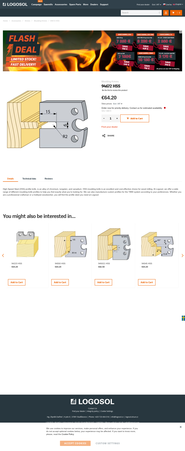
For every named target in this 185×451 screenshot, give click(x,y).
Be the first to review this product (114, 90)
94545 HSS (147, 263)
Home (5, 21)
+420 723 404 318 (102, 417)
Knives (27, 21)
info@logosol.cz (117, 417)
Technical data (29, 178)
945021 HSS (104, 263)
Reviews (49, 178)
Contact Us (92, 408)
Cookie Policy (68, 434)
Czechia (168, 4)
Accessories (16, 21)
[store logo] (15, 4)
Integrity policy (93, 411)
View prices (106, 103)
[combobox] (141, 13)
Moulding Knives (40, 21)
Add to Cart (17, 282)
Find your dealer (143, 5)
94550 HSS (60, 263)
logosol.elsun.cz (131, 417)
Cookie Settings (107, 411)
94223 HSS (17, 263)
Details (10, 178)
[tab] (10, 179)
